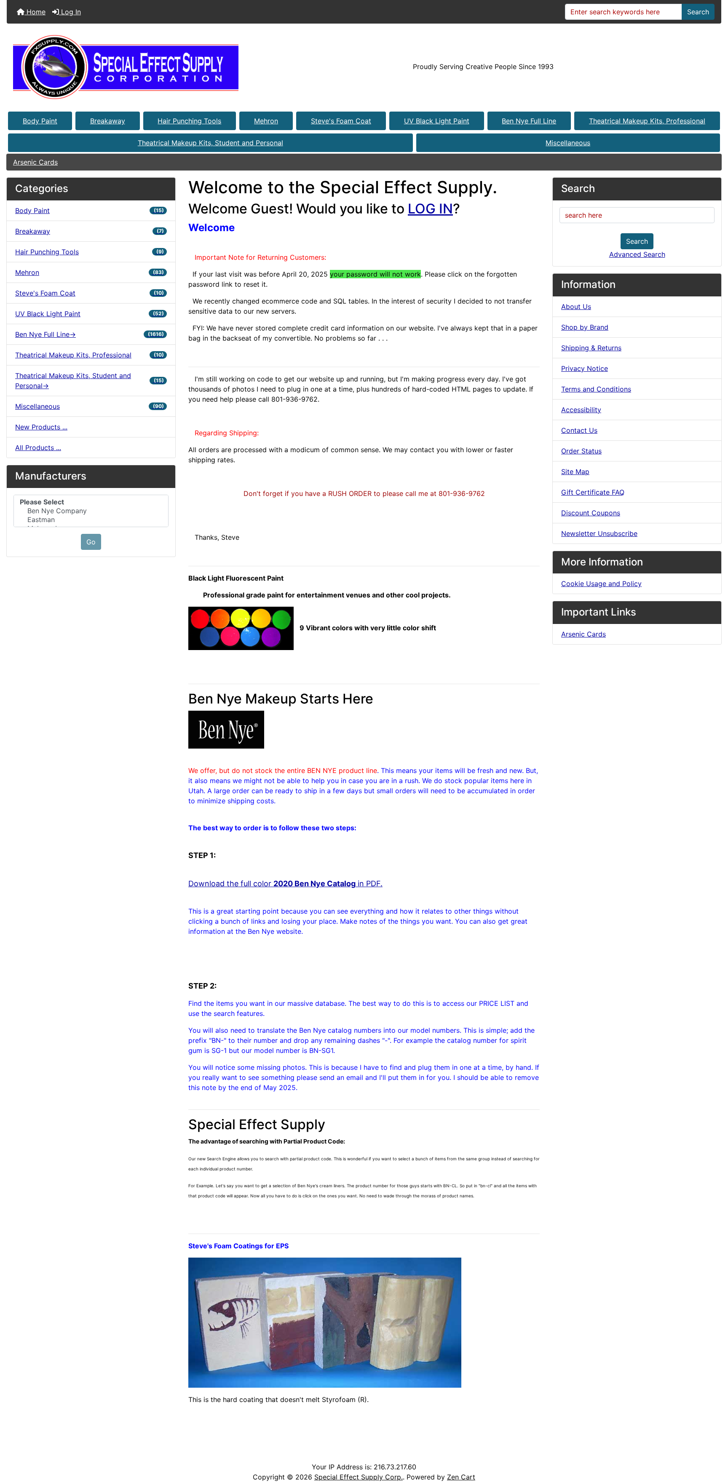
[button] (712, 1440)
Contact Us (579, 430)
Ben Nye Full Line (529, 121)
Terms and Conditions (596, 389)
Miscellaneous (568, 143)
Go (91, 542)
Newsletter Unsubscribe (599, 533)
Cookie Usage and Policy (601, 583)
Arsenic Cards (35, 162)
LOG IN (430, 208)
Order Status (581, 451)
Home (35, 12)
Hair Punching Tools (189, 121)
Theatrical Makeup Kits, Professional (647, 121)
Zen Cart (461, 1477)
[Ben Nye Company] (91, 510)
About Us (576, 306)
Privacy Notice (584, 368)
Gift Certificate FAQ (592, 492)
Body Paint (40, 121)
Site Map (575, 471)
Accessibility (581, 409)
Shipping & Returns (591, 348)
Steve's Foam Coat (341, 121)
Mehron (266, 121)
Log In (70, 12)
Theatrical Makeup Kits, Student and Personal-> (89, 380)
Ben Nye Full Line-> (89, 334)
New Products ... (41, 427)
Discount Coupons (590, 513)
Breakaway (107, 121)
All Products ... (38, 447)
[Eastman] (91, 519)
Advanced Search (637, 254)
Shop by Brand (584, 327)
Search (698, 12)
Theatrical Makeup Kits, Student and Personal (210, 143)
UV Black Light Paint (436, 121)
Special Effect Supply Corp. (358, 1477)
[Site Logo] (125, 66)
